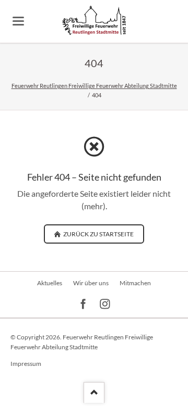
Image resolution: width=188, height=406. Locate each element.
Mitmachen (135, 283)
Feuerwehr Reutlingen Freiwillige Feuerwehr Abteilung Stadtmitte (94, 85)
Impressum (25, 363)
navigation (18, 21)
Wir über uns (91, 283)
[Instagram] (105, 304)
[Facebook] (83, 304)
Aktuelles (49, 283)
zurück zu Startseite (98, 234)
